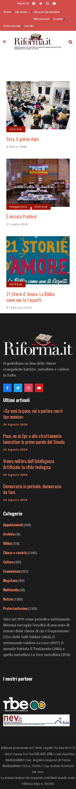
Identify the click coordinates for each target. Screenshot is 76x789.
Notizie (8, 599)
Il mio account (12, 25)
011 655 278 (43, 754)
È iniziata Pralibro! (21, 216)
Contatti (58, 18)
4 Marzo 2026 (16, 147)
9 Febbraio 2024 (19, 307)
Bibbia (7, 543)
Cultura (8, 561)
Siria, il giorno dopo (22, 138)
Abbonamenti (41, 18)
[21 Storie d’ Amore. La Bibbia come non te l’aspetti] (38, 259)
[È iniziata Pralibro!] (38, 182)
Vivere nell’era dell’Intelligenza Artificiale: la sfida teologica (28, 464)
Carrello (29, 25)
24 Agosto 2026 (15, 424)
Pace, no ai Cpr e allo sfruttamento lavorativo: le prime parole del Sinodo (34, 438)
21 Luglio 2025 (17, 224)
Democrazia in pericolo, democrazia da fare (32, 489)
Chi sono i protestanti (46, 12)
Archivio (9, 534)
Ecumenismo (12, 571)
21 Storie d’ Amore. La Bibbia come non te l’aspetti (30, 296)
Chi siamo (21, 12)
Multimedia (11, 589)
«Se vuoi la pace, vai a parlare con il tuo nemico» (32, 413)
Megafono (10, 580)
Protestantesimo (15, 608)
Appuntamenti (13, 524)
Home (7, 12)
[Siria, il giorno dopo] (38, 104)
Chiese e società (15, 552)
